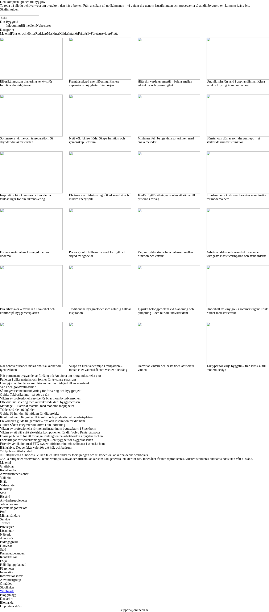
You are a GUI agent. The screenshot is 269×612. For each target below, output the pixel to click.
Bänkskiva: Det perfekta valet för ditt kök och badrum (35, 447)
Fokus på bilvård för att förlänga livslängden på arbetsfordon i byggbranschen (51, 436)
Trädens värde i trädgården (17, 409)
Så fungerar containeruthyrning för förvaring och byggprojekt (40, 391)
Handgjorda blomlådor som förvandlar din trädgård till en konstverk (45, 383)
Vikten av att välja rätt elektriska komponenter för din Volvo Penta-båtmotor (50, 432)
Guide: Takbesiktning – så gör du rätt (24, 394)
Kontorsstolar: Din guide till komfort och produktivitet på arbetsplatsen (47, 417)
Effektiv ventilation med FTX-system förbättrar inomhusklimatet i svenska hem (52, 443)
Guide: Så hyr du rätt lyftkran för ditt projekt (29, 413)
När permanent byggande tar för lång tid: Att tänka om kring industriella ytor (50, 375)
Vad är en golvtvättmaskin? (18, 387)
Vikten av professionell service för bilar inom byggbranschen (40, 398)
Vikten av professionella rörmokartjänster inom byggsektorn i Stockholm (48, 428)
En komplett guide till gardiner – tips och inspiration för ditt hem (42, 421)
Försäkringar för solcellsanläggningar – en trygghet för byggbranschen (46, 440)
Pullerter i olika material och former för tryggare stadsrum (38, 379)
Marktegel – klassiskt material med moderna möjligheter (37, 406)
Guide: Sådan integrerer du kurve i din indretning (32, 425)
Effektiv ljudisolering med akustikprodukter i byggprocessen (40, 402)
